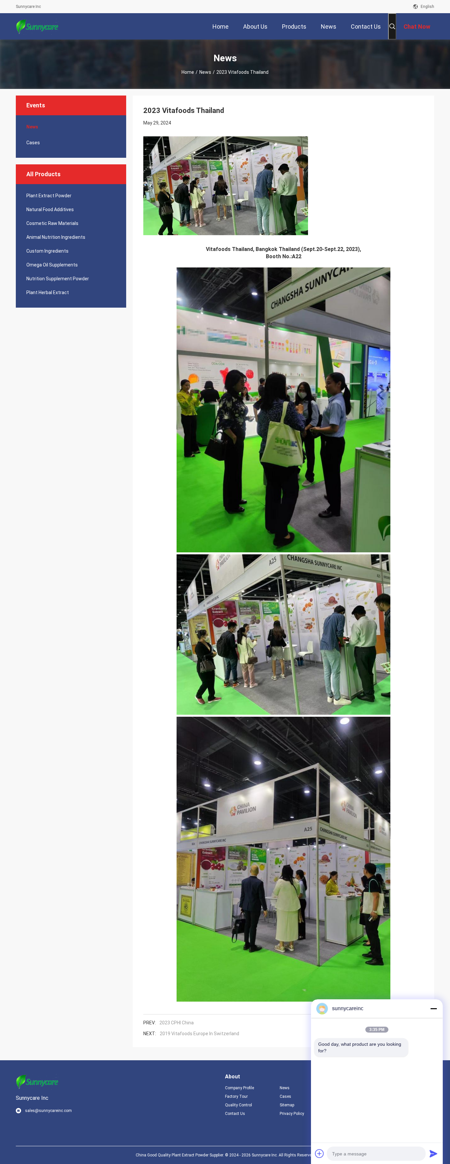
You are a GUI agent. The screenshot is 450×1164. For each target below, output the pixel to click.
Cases (33, 142)
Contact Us (235, 1113)
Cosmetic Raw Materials (52, 223)
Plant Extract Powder (48, 195)
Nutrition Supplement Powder (57, 278)
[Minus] (433, 1008)
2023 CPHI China (176, 1022)
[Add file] (319, 1153)
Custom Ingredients (47, 251)
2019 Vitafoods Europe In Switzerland (199, 1033)
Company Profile (239, 1088)
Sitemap (287, 1105)
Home (188, 72)
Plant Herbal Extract (47, 292)
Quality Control (238, 1105)
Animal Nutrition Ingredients (55, 237)
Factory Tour (236, 1096)
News (205, 72)
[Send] (433, 1153)
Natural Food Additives (50, 209)
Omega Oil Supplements (52, 264)
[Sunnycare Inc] (37, 26)
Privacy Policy (292, 1113)
